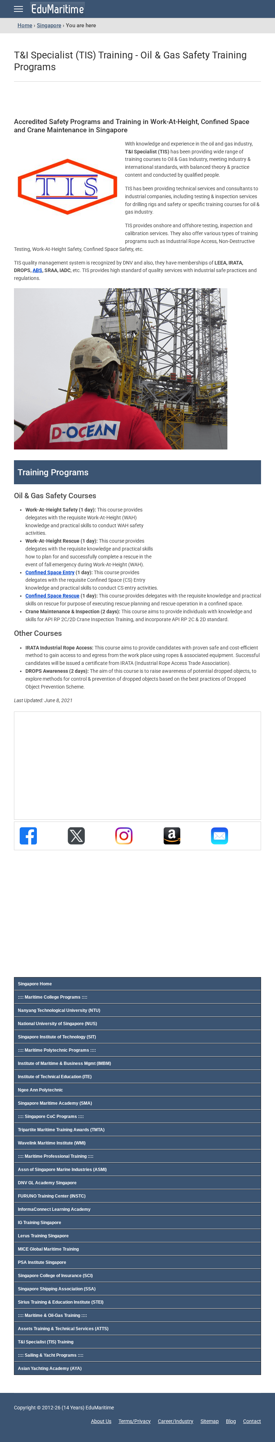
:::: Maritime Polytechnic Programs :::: (57, 1050)
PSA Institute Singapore (42, 1262)
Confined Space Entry (49, 572)
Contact (252, 1421)
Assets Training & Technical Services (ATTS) (63, 1328)
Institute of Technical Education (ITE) (55, 1076)
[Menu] (18, 9)
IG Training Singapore (39, 1222)
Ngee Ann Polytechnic (40, 1090)
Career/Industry (175, 1421)
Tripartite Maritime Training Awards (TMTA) (61, 1129)
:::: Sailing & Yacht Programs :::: (50, 1355)
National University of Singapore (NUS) (57, 1023)
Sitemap (210, 1421)
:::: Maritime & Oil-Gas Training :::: (52, 1315)
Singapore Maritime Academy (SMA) (55, 1103)
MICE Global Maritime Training (48, 1249)
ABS (37, 270)
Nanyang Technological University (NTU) (59, 1010)
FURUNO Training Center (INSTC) (52, 1196)
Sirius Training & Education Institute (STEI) (60, 1302)
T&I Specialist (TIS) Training (45, 1342)
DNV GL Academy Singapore (47, 1182)
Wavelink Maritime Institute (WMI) (52, 1143)
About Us (101, 1421)
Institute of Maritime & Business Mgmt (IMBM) (64, 1063)
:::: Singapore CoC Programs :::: (51, 1116)
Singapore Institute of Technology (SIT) (57, 1036)
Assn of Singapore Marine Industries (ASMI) (62, 1169)
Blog (231, 1421)
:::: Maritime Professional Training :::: (55, 1156)
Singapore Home (35, 983)
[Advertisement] (130, 100)
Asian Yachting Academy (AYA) (50, 1368)
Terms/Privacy (135, 1421)
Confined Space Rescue (52, 596)
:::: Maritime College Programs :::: (52, 997)
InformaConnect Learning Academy (54, 1209)
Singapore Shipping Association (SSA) (57, 1288)
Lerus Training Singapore (43, 1235)
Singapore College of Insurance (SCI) (55, 1275)
